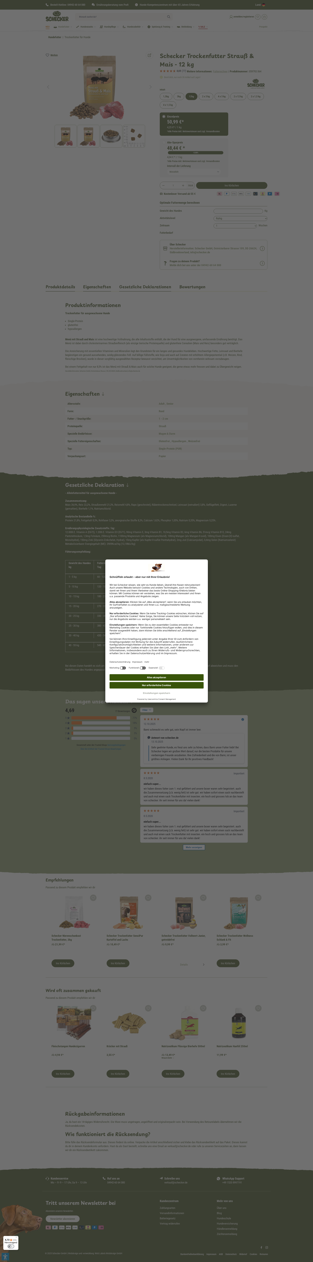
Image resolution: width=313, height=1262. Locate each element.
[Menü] (16, 1238)
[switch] (11, 1246)
